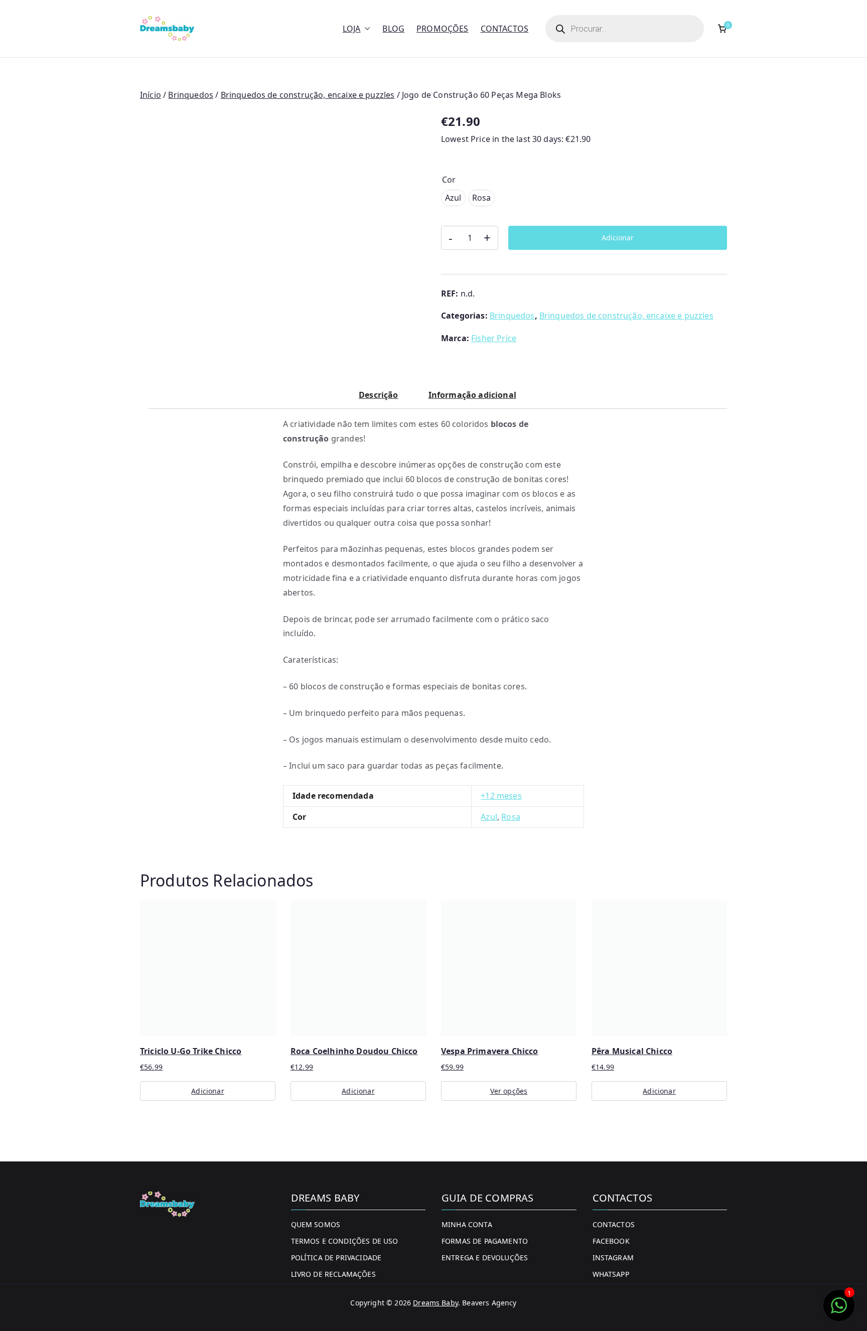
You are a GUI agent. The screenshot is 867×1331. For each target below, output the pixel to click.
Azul (489, 816)
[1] (839, 1310)
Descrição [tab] (378, 394)
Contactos (504, 28)
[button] (365, 29)
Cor (449, 179)
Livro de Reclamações (333, 1274)
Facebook (611, 1241)
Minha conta (467, 1224)
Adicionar (618, 237)
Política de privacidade (336, 1257)
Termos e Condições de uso (344, 1241)
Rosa (510, 816)
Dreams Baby (435, 1302)
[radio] (453, 198)
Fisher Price (493, 338)
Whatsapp (611, 1274)
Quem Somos (316, 1224)
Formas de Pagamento (485, 1241)
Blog (393, 28)
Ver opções (509, 1091)
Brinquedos (190, 94)
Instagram (613, 1257)
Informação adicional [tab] (472, 394)
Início (150, 94)
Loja (352, 28)
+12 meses (501, 795)
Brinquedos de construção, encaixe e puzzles (308, 94)
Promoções (442, 28)
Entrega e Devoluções (485, 1257)
